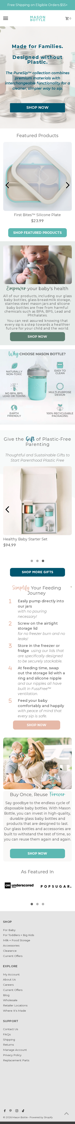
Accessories (11, 945)
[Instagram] (16, 1111)
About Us (9, 979)
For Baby (9, 930)
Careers (8, 984)
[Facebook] (4, 1111)
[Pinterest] (10, 1111)
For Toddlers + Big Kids (18, 935)
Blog (6, 995)
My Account (11, 974)
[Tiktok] (22, 1111)
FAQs (7, 1034)
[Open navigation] (13, 18)
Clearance (10, 950)
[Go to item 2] (37, 561)
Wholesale (10, 1000)
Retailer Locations (15, 1005)
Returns (8, 1044)
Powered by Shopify (41, 1117)
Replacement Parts (16, 1060)
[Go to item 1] (32, 561)
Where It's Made (14, 1010)
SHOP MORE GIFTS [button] (37, 572)
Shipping (9, 1039)
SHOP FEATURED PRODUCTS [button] (37, 233)
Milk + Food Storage (16, 940)
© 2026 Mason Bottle (15, 1117)
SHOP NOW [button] (37, 107)
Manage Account (15, 1049)
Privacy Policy (12, 1055)
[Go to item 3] (43, 561)
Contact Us (10, 1029)
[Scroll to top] (66, 1113)
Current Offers (12, 956)
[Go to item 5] (43, 904)
